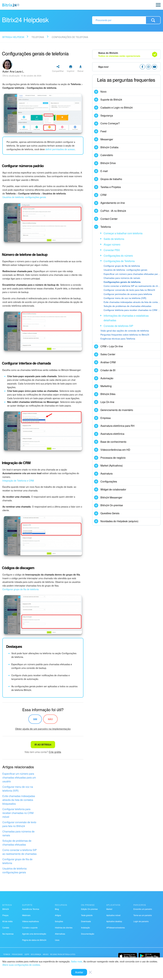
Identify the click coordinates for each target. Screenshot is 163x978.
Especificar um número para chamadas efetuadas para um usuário (19, 777)
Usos (57, 940)
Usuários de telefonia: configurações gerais (24, 197)
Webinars (26, 915)
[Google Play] (149, 956)
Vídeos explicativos (30, 921)
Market (109, 909)
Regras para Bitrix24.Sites (62, 954)
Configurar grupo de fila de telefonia (20, 589)
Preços (5, 915)
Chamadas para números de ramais (18, 833)
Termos (6, 954)
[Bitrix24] (10, 5)
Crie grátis (55, 752)
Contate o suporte (30, 927)
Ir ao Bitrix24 (43, 744)
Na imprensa (8, 933)
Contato (5, 927)
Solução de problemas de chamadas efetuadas (16, 842)
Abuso (46, 954)
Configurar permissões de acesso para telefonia (128, 294)
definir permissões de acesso (60, 149)
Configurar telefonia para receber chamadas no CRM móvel (17, 813)
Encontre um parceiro (142, 909)
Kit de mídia (7, 921)
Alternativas (60, 933)
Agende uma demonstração (34, 933)
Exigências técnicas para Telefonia (117, 338)
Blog (57, 909)
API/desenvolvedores (115, 927)
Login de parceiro (141, 921)
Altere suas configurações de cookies (21, 964)
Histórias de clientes (63, 927)
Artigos (58, 915)
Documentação (87, 933)
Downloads (86, 921)
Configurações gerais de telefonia (122, 282)
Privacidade (17, 954)
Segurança (36, 954)
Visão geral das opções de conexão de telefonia (124, 330)
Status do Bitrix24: (119, 54)
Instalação (85, 927)
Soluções (59, 921)
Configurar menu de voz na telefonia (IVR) (17, 788)
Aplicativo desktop (114, 921)
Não (50, 719)
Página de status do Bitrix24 (34, 940)
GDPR (27, 954)
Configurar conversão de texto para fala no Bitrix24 (19, 824)
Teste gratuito (87, 915)
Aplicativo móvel (113, 915)
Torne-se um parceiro (142, 915)
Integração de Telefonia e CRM (18, 480)
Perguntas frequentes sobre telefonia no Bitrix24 (124, 334)
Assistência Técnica (30, 909)
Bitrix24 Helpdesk (13, 37)
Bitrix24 (5, 909)
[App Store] (127, 956)
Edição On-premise (89, 909)
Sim (35, 719)
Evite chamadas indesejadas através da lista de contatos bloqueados (18, 799)
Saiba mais (76, 961)
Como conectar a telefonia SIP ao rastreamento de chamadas (19, 852)
